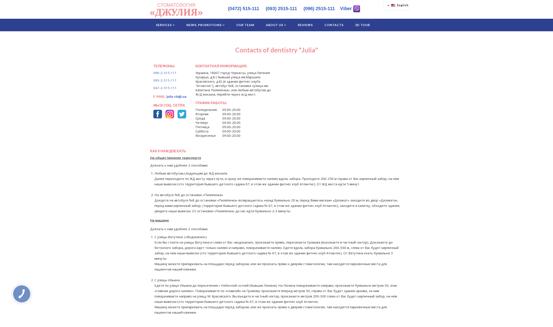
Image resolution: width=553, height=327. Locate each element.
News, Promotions (204, 25)
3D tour (362, 25)
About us (274, 25)
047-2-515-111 (165, 88)
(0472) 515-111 (243, 8)
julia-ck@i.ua (176, 96)
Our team (245, 25)
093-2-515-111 (165, 80)
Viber (346, 8)
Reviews (305, 25)
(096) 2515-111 (319, 8)
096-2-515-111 (165, 73)
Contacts (333, 25)
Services (164, 25)
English (402, 5)
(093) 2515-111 (281, 8)
